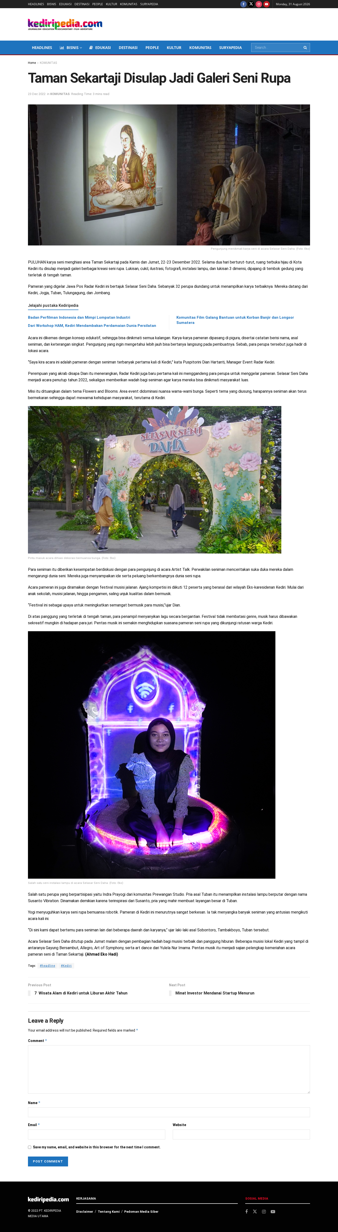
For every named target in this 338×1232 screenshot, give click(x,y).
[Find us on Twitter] (251, 4)
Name (34, 1102)
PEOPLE (97, 4)
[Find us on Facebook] (243, 4)
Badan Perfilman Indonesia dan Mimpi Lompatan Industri (79, 317)
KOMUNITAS (128, 4)
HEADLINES (36, 4)
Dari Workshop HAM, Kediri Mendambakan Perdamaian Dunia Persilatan (92, 325)
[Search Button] (305, 47)
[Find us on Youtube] (266, 4)
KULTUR (111, 4)
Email (34, 1124)
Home (32, 63)
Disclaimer (84, 1211)
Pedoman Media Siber (141, 1211)
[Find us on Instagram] (259, 4)
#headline (47, 965)
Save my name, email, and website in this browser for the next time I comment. (97, 1147)
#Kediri (66, 965)
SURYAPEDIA (149, 4)
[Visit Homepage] (65, 24)
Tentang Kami (109, 1211)
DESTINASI (81, 4)
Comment (37, 1040)
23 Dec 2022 (37, 94)
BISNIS (51, 4)
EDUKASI (65, 4)
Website (179, 1125)
